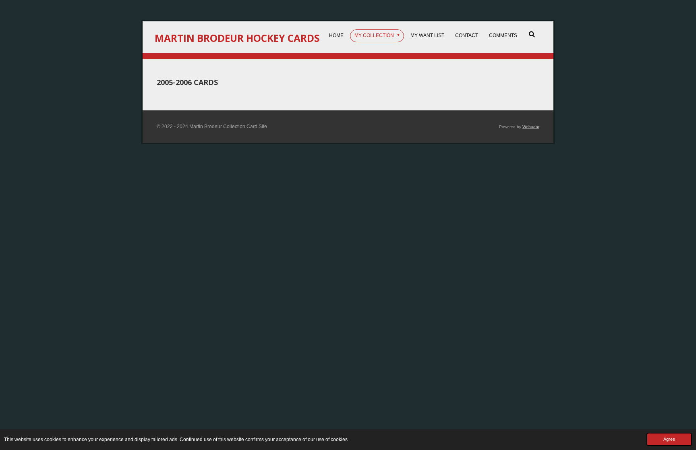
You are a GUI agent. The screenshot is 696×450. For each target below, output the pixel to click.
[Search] (531, 34)
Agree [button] (669, 439)
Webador (530, 126)
